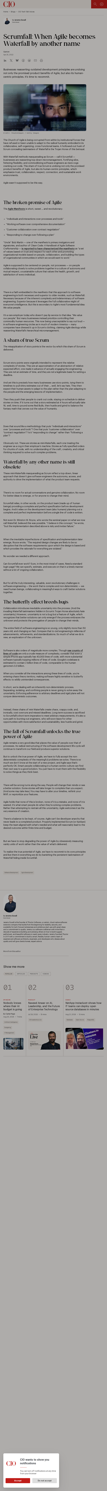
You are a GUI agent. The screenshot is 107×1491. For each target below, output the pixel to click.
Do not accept (45, 1480)
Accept (17, 1480)
